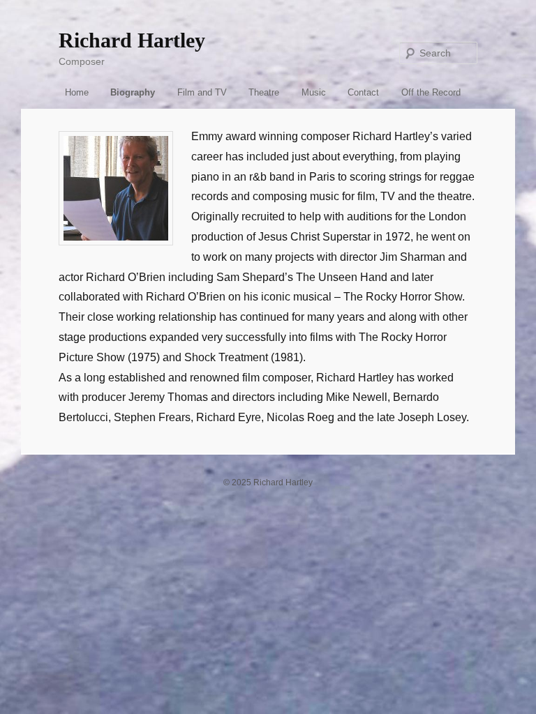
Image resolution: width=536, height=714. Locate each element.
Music (314, 92)
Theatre (263, 92)
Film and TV (202, 92)
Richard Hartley (132, 40)
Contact (363, 92)
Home (77, 92)
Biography (132, 92)
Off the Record (431, 92)
